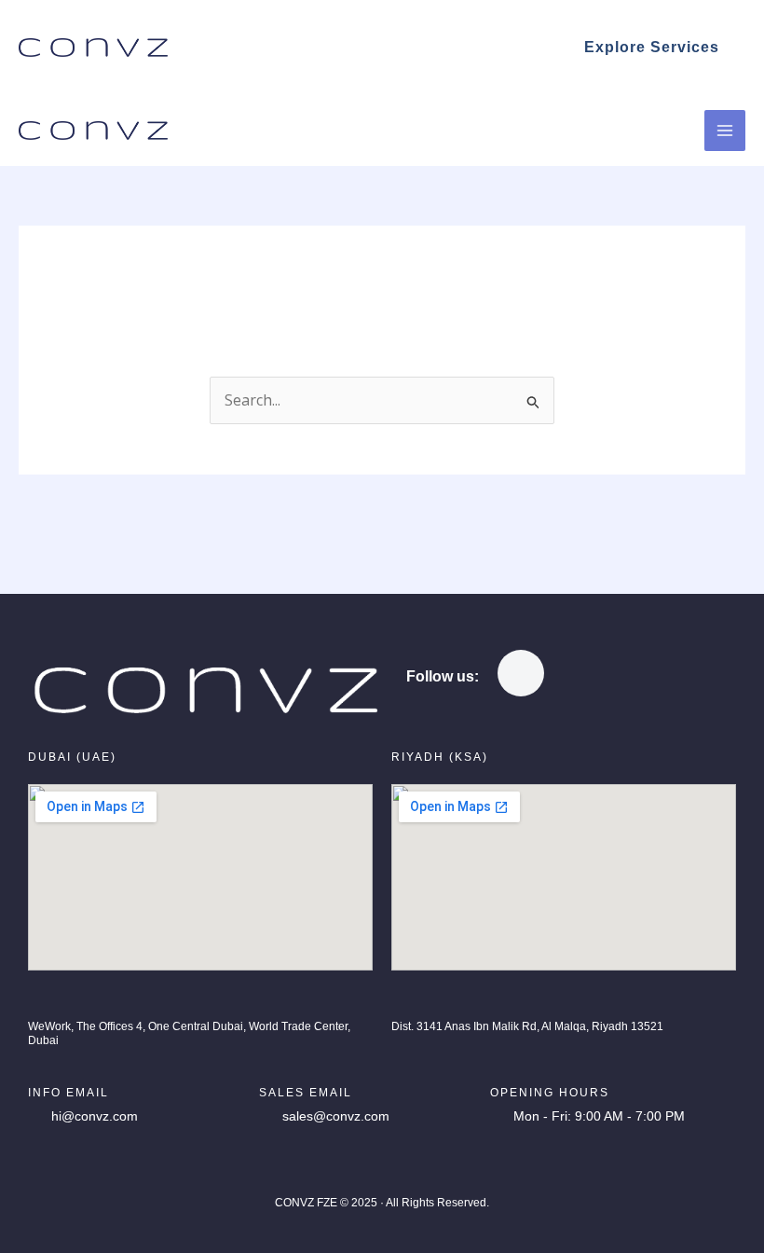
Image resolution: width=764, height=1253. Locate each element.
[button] (651, 47)
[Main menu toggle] (724, 130)
